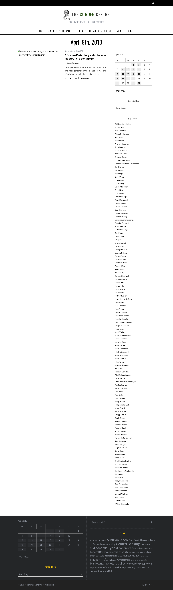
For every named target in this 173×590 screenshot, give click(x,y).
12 (117, 74)
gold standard (111, 555)
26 (117, 83)
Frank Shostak (120, 226)
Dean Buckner (120, 210)
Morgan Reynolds (122, 365)
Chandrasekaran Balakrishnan (127, 163)
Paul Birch (119, 391)
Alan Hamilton (120, 130)
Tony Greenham (121, 490)
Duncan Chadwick (122, 276)
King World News (136, 560)
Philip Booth (120, 401)
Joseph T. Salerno (122, 325)
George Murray (121, 249)
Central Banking (128, 544)
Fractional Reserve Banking (138, 552)
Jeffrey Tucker (121, 296)
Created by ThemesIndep (45, 585)
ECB (92, 548)
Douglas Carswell (122, 223)
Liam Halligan (120, 342)
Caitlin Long (119, 183)
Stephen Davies (121, 448)
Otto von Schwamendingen (125, 381)
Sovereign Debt (105, 571)
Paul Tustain (120, 398)
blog (113, 544)
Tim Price (119, 477)
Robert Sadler (120, 431)
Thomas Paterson (122, 464)
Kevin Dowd (120, 408)
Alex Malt (119, 137)
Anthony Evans (121, 154)
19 (117, 78)
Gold (102, 555)
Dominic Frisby (121, 216)
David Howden (121, 206)
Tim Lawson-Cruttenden (124, 471)
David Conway (121, 203)
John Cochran (120, 305)
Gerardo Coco (120, 259)
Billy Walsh (119, 177)
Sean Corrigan (120, 444)
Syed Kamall (120, 454)
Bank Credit (134, 540)
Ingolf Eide (119, 269)
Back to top (147, 585)
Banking (145, 540)
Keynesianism (123, 559)
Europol (118, 239)
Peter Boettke (120, 411)
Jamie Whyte (120, 289)
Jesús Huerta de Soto (123, 299)
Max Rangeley (120, 362)
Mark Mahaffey (121, 355)
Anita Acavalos (121, 150)
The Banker (119, 457)
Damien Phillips (121, 196)
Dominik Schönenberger (124, 220)
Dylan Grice (119, 236)
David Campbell (121, 200)
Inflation (95, 559)
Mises (102, 564)
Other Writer (120, 378)
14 (128, 74)
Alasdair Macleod (122, 134)
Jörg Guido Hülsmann (123, 322)
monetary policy (115, 563)
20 (123, 78)
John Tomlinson (121, 312)
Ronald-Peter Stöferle (123, 438)
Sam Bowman (120, 441)
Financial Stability (118, 551)
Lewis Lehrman (121, 339)
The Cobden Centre (123, 461)
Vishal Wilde (120, 500)
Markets (95, 563)
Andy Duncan (120, 147)
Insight (105, 559)
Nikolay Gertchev (122, 372)
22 (133, 78)
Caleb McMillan (121, 187)
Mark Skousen (120, 358)
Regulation (136, 567)
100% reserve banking (98, 540)
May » (123, 90)
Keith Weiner (120, 332)
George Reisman (121, 253)
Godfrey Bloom (121, 263)
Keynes (113, 560)
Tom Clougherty (121, 487)
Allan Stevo (119, 140)
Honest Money (131, 555)
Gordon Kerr (120, 266)
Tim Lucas (119, 474)
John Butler (119, 302)
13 (123, 74)
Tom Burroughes (121, 484)
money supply (141, 563)
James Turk (119, 282)
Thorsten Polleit (121, 467)
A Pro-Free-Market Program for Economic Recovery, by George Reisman (86, 57)
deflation (149, 544)
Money (130, 563)
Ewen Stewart (120, 243)
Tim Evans (119, 233)
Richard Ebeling (121, 230)
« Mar (117, 90)
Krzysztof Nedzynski (123, 335)
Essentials (136, 548)
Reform (128, 568)
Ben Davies (119, 167)
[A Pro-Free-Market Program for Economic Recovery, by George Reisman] (39, 53)
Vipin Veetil (119, 497)
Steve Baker (120, 451)
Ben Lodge (119, 173)
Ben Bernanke (105, 544)
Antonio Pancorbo (122, 160)
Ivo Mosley (119, 272)
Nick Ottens (120, 368)
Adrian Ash (119, 127)
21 (128, 78)
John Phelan (119, 309)
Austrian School (118, 540)
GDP (97, 556)
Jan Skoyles (119, 292)
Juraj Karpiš (119, 329)
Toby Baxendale (73, 63)
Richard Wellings (121, 421)
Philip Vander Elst (122, 405)
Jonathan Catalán (122, 315)
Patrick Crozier (121, 388)
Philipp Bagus (120, 415)
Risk (143, 567)
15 (133, 74)
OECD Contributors (123, 375)
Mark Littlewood (122, 352)
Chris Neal (119, 190)
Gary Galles (119, 246)
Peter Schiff (100, 568)
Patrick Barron (121, 385)
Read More (85, 78)
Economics (69, 51)
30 (139, 83)
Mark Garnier (120, 345)
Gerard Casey (120, 256)
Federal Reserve (99, 551)
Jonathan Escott (121, 319)
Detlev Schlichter (122, 213)
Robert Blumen (121, 424)
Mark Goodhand (121, 348)
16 (139, 74)
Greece (120, 556)
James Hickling (121, 279)
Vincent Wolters (121, 494)
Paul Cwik (119, 395)
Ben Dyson (119, 170)
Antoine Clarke (121, 157)
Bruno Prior (119, 180)
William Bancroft (122, 504)
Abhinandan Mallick (123, 124)
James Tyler (119, 286)
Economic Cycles (105, 548)
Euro (143, 548)
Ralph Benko (120, 418)
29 (133, 83)
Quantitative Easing (114, 567)
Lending (144, 560)
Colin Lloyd (119, 193)
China (143, 544)
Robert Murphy (121, 428)
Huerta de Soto (144, 556)
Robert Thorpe (121, 434)
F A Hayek (148, 548)
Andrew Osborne (122, 144)
